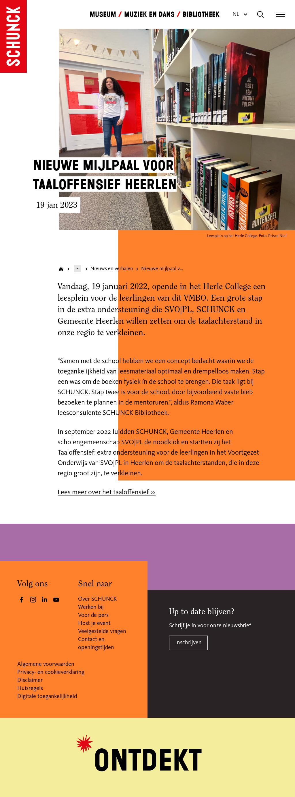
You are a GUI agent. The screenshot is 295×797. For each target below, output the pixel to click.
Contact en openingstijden (96, 644)
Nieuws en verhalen (111, 268)
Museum (103, 14)
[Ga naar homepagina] (61, 268)
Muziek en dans (149, 14)
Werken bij (91, 607)
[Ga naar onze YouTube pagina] (56, 599)
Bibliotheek (201, 14)
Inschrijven (188, 643)
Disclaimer (30, 680)
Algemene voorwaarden (45, 664)
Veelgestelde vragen (102, 631)
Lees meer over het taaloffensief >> (107, 492)
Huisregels (30, 688)
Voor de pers (93, 615)
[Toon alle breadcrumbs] (77, 268)
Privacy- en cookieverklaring (50, 672)
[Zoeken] (260, 14)
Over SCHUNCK (97, 599)
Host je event (94, 623)
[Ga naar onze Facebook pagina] (21, 599)
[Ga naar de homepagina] (13, 36)
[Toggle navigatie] (280, 14)
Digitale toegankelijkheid (47, 696)
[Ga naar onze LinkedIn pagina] (44, 599)
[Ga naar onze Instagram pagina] (33, 599)
